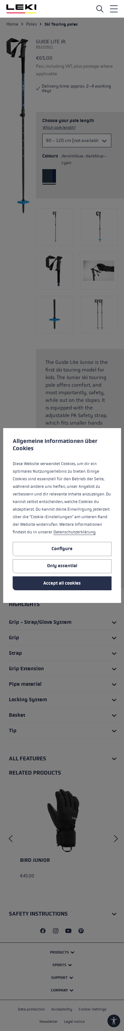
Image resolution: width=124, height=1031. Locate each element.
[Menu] (114, 9)
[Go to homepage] (21, 8)
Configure (62, 548)
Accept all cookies (62, 583)
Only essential (62, 565)
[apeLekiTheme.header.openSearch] (100, 9)
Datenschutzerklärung (74, 532)
